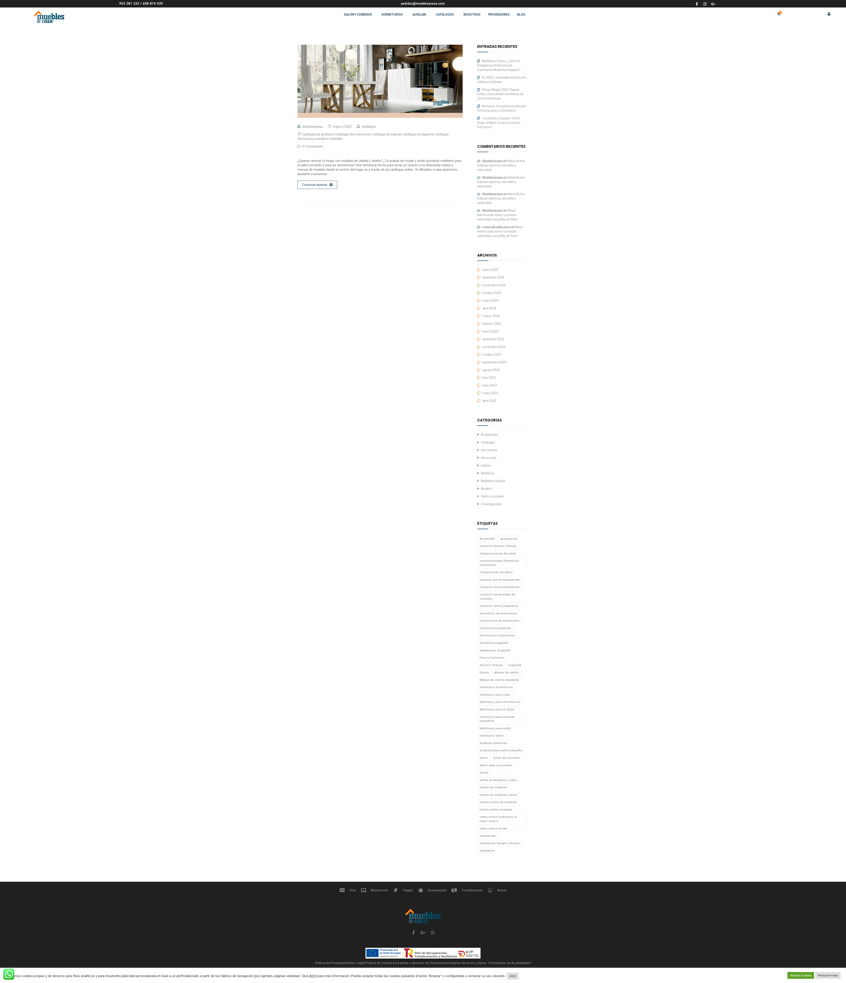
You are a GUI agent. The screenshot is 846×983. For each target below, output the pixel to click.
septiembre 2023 (494, 362)
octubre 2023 (491, 354)
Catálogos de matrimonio (353, 134)
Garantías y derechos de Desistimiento (422, 963)
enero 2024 (490, 331)
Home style (489, 458)
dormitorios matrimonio (497, 635)
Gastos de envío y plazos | (470, 963)
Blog (521, 14)
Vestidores (488, 835)
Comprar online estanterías (499, 587)
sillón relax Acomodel (496, 765)
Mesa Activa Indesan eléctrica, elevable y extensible (501, 165)
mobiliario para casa (495, 694)
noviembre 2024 (493, 285)
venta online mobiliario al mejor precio (498, 819)
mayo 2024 (490, 300)
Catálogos (445, 14)
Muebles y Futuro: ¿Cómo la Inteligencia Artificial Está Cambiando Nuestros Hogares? (498, 65)
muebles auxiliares (493, 743)
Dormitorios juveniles (495, 628)
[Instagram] (705, 3)
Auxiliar (419, 14)
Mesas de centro (506, 672)
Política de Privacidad (330, 963)
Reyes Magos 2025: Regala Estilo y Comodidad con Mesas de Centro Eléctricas (500, 94)
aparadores (508, 538)
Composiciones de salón (498, 553)
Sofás (484, 772)
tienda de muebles (493, 787)
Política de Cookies (379, 963)
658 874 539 (153, 4)
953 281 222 (129, 4)
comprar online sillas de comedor (497, 596)
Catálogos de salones (387, 134)
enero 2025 (490, 270)
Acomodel (487, 538)
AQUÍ (313, 976)
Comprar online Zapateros (499, 606)
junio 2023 (489, 385)
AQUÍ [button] (512, 976)
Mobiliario (487, 473)
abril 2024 (489, 308)
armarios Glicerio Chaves (498, 546)
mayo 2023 (490, 393)
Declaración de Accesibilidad (509, 963)
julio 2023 (489, 377)
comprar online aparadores (500, 579)
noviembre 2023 (493, 347)
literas (484, 672)
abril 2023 (489, 401)
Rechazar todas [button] (828, 975)
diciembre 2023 (493, 339)
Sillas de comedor (506, 757)
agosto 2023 (491, 370)
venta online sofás (493, 828)
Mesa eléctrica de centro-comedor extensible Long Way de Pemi (497, 215)
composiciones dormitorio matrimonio (499, 563)
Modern (486, 488)
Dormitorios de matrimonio (499, 620)
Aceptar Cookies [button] (800, 975)
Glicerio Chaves (491, 665)
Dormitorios (392, 14)
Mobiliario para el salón (497, 709)
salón (484, 757)
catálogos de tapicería (418, 134)
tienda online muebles (496, 809)
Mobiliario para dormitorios (500, 702)
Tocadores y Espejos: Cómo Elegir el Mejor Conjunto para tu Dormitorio (498, 122)
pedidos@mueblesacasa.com (423, 3)
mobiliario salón (492, 735)
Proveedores (499, 14)
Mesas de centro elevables (499, 680)
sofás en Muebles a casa (498, 780)
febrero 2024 (491, 323)
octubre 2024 (491, 293)
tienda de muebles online (498, 794)
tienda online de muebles (498, 802)
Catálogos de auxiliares (318, 134)
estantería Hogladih (494, 643)
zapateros (487, 850)
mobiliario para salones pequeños (497, 719)
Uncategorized (491, 504)
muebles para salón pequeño (501, 750)
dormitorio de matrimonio (499, 613)
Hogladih (514, 665)
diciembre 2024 (493, 277)
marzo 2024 (490, 316)
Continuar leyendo (314, 185)
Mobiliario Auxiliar (493, 481)
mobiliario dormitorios (496, 687)
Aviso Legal (355, 963)
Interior (486, 465)
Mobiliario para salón (495, 728)
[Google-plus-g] (713, 3)
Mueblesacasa (312, 126)
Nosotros (472, 14)
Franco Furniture (492, 657)
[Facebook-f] (696, 3)
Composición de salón (496, 572)
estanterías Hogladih (495, 650)
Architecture (489, 434)
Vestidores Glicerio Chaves (499, 843)
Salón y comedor (358, 14)
